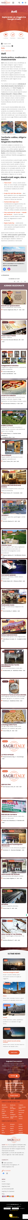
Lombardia (21, 1110)
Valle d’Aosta (5, 1117)
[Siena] (14, 988)
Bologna (12, 1124)
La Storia (6, 38)
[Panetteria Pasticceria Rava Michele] (14, 693)
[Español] (13, 1196)
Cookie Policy (15, 1208)
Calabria (21, 1105)
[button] (13, 3)
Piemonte (21, 1112)
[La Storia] (6, 35)
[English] (3, 1196)
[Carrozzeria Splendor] (14, 573)
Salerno (21, 1130)
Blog (3, 1194)
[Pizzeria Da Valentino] (14, 394)
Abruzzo (4, 1105)
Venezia (21, 1132)
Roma (11, 1130)
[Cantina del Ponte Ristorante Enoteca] (14, 483)
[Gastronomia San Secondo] (14, 872)
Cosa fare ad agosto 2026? (11, 972)
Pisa (3, 1130)
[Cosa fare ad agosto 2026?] (14, 964)
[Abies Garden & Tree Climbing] (14, 932)
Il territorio (12, 38)
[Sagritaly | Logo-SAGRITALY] (5, 3)
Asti (3, 1124)
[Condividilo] (14, 281)
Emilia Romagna (12, 1107)
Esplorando (8, 50)
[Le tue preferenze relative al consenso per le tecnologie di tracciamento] (26, 915)
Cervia (5, 1017)
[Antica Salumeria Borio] (14, 633)
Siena (4, 996)
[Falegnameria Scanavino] (14, 364)
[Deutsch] (8, 1196)
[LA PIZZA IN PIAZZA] (14, 753)
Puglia (3, 1113)
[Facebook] (22, 2)
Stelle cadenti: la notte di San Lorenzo (11, 1041)
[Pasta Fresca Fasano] (14, 334)
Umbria (20, 1116)
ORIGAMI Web (15, 1210)
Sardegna (12, 1114)
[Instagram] (25, 2)
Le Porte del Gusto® (7, 1189)
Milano (3, 1128)
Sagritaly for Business (8, 1191)
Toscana (4, 1115)
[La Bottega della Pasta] (14, 723)
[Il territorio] (13, 35)
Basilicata (12, 1105)
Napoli (11, 1128)
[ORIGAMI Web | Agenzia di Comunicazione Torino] (14, 1216)
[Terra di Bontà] (14, 453)
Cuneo (20, 1124)
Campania (5, 1107)
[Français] (6, 1196)
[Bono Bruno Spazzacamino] (14, 304)
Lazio (3, 1109)
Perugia (21, 1128)
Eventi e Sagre (21, 38)
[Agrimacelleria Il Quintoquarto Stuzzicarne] (14, 843)
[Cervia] (14, 1009)
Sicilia (20, 1114)
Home (2, 50)
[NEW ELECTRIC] (14, 783)
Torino (12, 1132)
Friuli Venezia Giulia (22, 1107)
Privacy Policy (7, 1208)
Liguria (12, 1110)
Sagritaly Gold (6, 1186)
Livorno (12, 1126)
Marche (4, 1111)
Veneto (21, 1118)
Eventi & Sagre (6, 1184)
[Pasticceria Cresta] (14, 603)
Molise (12, 1112)
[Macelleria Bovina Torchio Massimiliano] (14, 663)
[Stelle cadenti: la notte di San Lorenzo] (14, 1033)
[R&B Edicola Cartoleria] (14, 813)
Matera (20, 1126)
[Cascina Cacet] (14, 543)
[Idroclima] (14, 902)
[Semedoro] (14, 513)
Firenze (4, 1126)
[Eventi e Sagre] (21, 35)
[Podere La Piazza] (14, 424)
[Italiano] (10, 1196)
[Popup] (19, 3)
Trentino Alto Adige (13, 1117)
